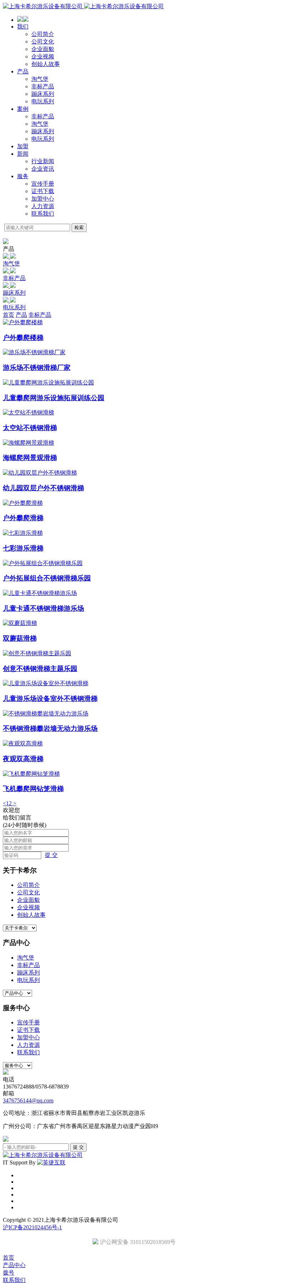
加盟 (22, 146)
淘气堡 (39, 79)
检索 (79, 227)
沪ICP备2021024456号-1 (32, 1227)
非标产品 (42, 86)
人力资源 (42, 206)
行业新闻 (42, 161)
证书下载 (42, 191)
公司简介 (42, 34)
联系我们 (42, 214)
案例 (22, 109)
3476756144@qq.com (28, 1100)
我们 (22, 27)
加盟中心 (42, 199)
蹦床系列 (42, 94)
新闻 (22, 154)
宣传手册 (42, 184)
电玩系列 (42, 101)
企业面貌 (42, 49)
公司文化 (42, 41)
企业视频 (42, 56)
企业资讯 (42, 169)
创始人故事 (45, 64)
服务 (22, 176)
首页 (8, 315)
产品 (22, 71)
